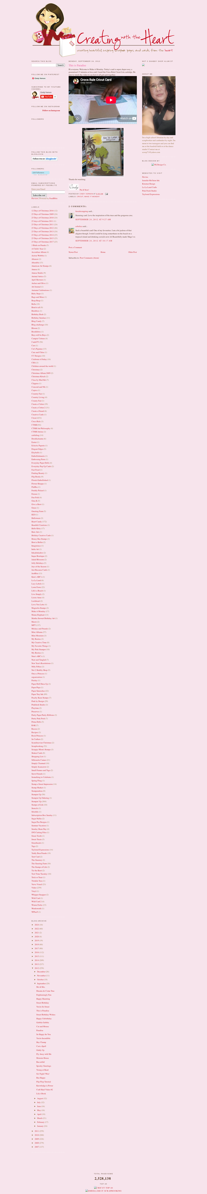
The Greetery (37, 860)
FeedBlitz (53, 198)
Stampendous (37, 791)
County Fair (36, 400)
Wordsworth (36, 908)
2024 (37, 924)
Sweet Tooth (37, 835)
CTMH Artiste (37, 431)
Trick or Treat (37, 877)
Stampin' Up (37, 801)
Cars (33, 345)
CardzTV (35, 342)
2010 (37, 1135)
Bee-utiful (40, 1062)
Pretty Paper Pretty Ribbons (43, 715)
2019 (37, 940)
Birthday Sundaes (39, 317)
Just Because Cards (39, 569)
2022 (37, 928)
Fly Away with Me (43, 1054)
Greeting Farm (37, 511)
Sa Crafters (36, 739)
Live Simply (37, 594)
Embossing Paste (38, 459)
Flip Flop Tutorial (43, 1081)
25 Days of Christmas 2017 (43, 241)
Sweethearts (36, 842)
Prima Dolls (36, 721)
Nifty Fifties (36, 666)
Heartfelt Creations (39, 525)
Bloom (34, 328)
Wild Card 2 (37, 901)
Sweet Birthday (42, 1002)
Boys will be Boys (39, 335)
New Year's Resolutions (41, 663)
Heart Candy (37, 521)
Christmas (36, 369)
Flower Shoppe (38, 483)
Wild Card (36, 898)
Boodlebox (36, 331)
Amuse (34, 269)
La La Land (36, 580)
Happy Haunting (43, 998)
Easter (34, 442)
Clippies (35, 383)
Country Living (38, 397)
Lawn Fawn (36, 587)
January (40, 1126)
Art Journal (36, 286)
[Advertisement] (103, 1165)
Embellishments (38, 456)
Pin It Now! (84, 189)
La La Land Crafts (149, 187)
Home (103, 252)
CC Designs (36, 355)
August (40, 1098)
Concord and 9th (38, 386)
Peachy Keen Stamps (40, 697)
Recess (34, 728)
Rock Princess (37, 735)
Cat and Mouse (42, 1026)
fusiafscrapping (81, 211)
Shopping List (37, 756)
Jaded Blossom (38, 559)
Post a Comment (75, 247)
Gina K (34, 500)
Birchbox (35, 310)
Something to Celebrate (41, 777)
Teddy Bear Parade (39, 853)
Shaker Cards (37, 753)
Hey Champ (41, 1042)
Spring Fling (37, 780)
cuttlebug (35, 435)
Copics (34, 390)
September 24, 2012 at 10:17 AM (93, 240)
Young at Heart (42, 1069)
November (41, 975)
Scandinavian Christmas (41, 742)
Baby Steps (36, 293)
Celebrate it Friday (39, 359)
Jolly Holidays (37, 563)
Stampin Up (36, 794)
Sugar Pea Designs (39, 822)
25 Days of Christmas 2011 (43, 224)
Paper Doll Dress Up (40, 683)
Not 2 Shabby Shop (39, 670)
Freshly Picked (38, 490)
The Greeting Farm (39, 863)
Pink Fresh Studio (149, 190)
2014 (37, 960)
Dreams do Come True (45, 990)
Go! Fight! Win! (42, 1073)
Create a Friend (38, 411)
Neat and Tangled (39, 659)
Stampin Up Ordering (40, 798)
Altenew (35, 259)
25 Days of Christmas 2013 (43, 231)
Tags (33, 846)
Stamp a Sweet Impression (42, 784)
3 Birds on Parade (39, 245)
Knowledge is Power (44, 1085)
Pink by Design (38, 701)
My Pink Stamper (39, 649)
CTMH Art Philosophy (41, 428)
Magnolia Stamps (39, 608)
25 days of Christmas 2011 (42, 221)
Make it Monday (38, 611)
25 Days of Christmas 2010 (43, 217)
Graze (34, 507)
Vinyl (34, 891)
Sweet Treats (37, 839)
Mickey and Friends (40, 628)
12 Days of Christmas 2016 (43, 210)
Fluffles (35, 487)
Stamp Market (37, 787)
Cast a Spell (41, 1046)
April (39, 1114)
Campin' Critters (38, 338)
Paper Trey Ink (37, 694)
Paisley (34, 680)
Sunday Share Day (39, 829)
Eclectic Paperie (38, 445)
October (40, 979)
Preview (35, 198)
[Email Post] (106, 194)
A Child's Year (37, 248)
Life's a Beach (37, 590)
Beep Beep (36, 300)
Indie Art (35, 549)
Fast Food (36, 469)
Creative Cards (38, 414)
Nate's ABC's (37, 656)
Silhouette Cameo (39, 760)
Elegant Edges (37, 449)
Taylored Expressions (40, 849)
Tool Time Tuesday (39, 873)
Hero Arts (35, 531)
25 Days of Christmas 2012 (43, 228)
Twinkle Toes (37, 880)
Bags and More (38, 297)
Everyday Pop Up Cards (41, 466)
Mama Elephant (38, 614)
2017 (37, 948)
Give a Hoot (36, 504)
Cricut (34, 417)
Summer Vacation (39, 825)
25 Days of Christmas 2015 (43, 238)
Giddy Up (40, 1050)
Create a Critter (38, 404)
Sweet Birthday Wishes (45, 1014)
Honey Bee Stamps (39, 538)
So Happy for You (43, 1034)
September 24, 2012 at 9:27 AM (93, 219)
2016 (37, 952)
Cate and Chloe (38, 352)
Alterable (35, 262)
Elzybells (35, 452)
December (41, 971)
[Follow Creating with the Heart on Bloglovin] (45, 160)
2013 (37, 964)
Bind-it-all (36, 307)
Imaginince (36, 545)
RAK (34, 725)
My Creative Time (39, 642)
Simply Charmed (38, 763)
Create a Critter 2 (38, 407)
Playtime (35, 708)
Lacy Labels (37, 583)
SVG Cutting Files (39, 832)
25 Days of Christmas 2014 (43, 235)
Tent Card (36, 856)
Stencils (35, 808)
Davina (145, 177)
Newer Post (73, 252)
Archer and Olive (38, 283)
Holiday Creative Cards (41, 535)
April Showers (37, 279)
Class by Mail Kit (39, 380)
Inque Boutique (38, 556)
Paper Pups (36, 687)
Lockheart (36, 601)
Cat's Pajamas (37, 348)
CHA (34, 362)
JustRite (35, 573)
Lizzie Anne (37, 597)
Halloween (36, 518)
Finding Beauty (38, 473)
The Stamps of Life (39, 867)
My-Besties (36, 652)
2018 (37, 944)
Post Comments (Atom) (89, 257)
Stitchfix (35, 811)
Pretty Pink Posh (38, 718)
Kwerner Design (148, 183)
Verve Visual (37, 884)
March (40, 1118)
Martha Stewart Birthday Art (43, 618)
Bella (34, 304)
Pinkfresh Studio (38, 704)
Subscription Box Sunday (42, 815)
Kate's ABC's (37, 576)
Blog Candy (37, 321)
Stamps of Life (37, 804)
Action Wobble (38, 255)
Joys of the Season (39, 566)
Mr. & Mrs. (40, 987)
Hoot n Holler (37, 542)
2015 (37, 956)
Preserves (35, 711)
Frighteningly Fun (43, 994)
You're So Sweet (42, 1006)
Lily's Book (41, 1093)
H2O (33, 514)
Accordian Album (39, 252)
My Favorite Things (40, 646)
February (41, 1122)
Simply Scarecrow (39, 766)
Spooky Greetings (43, 1065)
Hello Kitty (36, 528)
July (39, 1102)
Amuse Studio (37, 272)
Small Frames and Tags (41, 770)
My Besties (36, 639)
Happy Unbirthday (44, 1018)
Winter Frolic (37, 905)
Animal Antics (37, 276)
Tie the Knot (37, 870)
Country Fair (37, 393)
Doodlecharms (37, 438)
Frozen (34, 494)
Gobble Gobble (42, 1022)
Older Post (132, 252)
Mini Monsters (38, 635)
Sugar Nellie (37, 818)
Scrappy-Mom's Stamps (41, 749)
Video (34, 887)
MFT (34, 625)
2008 (37, 1142)
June (39, 1106)
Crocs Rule (36, 421)
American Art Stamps (40, 265)
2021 (37, 932)
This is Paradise (42, 1010)
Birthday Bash (37, 314)
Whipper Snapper (39, 894)
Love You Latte (38, 604)
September (41, 983)
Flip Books (36, 476)
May (39, 1110)
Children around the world (42, 366)
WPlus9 (35, 912)
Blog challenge (38, 324)
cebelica (78, 226)
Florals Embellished (40, 480)
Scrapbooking (37, 746)
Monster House (42, 1058)
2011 (37, 1131)
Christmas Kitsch (38, 376)
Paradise (39, 1030)
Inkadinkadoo (37, 552)
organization (37, 677)
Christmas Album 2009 (41, 373)
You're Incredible (43, 1038)
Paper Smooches (38, 690)
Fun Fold (35, 497)
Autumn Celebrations (40, 290)
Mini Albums (37, 632)
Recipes (35, 732)
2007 (37, 1146)
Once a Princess (38, 673)
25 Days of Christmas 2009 (43, 214)
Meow (34, 621)
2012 (37, 968)
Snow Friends (37, 773)
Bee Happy (40, 1077)
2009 (37, 1139)
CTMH (34, 424)
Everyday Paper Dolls (40, 462)
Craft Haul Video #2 (44, 1089)
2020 (37, 936)
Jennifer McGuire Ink (151, 180)
